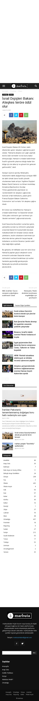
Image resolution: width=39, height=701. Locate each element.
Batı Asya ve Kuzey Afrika (9, 406)
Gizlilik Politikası (7, 673)
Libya (5, 509)
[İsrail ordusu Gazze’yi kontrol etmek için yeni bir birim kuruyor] (7, 313)
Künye (4, 676)
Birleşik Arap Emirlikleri (11, 473)
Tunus (5, 539)
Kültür (5, 503)
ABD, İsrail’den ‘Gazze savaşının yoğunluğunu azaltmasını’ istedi (10, 293)
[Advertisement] (19, 20)
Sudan (5, 529)
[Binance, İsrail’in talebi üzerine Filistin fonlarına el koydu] (7, 334)
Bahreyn (6, 467)
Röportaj (6, 526)
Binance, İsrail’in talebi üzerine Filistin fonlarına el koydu (25, 334)
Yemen (5, 552)
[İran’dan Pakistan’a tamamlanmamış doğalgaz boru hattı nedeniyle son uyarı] (19, 398)
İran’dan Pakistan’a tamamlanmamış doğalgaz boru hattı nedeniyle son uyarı (18, 412)
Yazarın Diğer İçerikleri (22, 305)
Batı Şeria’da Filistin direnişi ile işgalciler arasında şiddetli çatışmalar (25, 324)
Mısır (5, 516)
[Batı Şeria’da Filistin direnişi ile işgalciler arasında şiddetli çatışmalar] (7, 324)
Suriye (5, 532)
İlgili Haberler (7, 305)
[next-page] (7, 379)
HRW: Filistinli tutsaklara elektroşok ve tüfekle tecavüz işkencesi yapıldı (24, 358)
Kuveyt (5, 506)
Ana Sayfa (5, 91)
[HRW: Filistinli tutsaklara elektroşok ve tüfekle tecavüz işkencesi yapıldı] (7, 358)
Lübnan (6, 513)
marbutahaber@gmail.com (22, 637)
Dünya (5, 477)
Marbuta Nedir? (7, 679)
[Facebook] (11, 115)
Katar (5, 496)
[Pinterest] (21, 115)
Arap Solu (6, 463)
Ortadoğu (13, 91)
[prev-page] (3, 379)
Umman (6, 545)
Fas (4, 480)
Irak (4, 490)
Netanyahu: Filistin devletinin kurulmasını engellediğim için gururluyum (29, 294)
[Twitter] (16, 115)
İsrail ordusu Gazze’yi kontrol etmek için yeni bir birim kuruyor (24, 313)
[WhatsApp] (26, 115)
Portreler (6, 522)
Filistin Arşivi (7, 486)
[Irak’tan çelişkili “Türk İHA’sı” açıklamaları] (7, 446)
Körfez (5, 500)
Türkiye (6, 542)
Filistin (20, 91)
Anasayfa (5, 666)
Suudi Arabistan (8, 536)
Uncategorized (8, 549)
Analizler (6, 460)
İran (4, 493)
